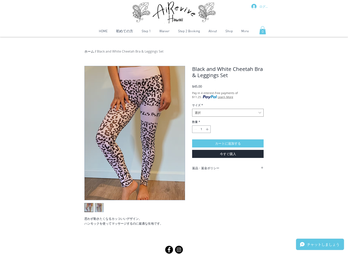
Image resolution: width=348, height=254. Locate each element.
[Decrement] (195, 129)
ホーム (89, 51)
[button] (262, 30)
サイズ (197, 105)
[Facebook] (169, 250)
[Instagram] (179, 250)
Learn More (225, 97)
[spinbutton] (201, 129)
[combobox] (228, 113)
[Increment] (207, 129)
